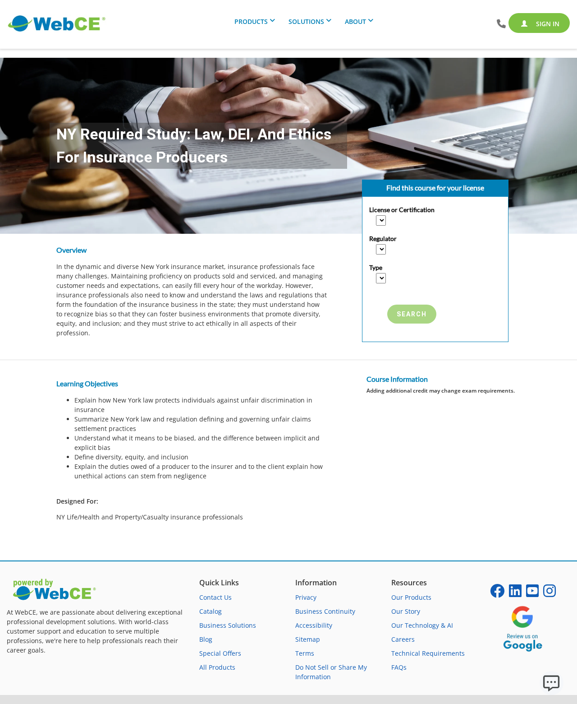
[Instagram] (549, 593)
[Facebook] (497, 593)
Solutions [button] (306, 21)
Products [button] (251, 21)
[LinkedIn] (515, 593)
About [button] (355, 21)
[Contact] (501, 24)
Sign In (546, 23)
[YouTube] (532, 593)
